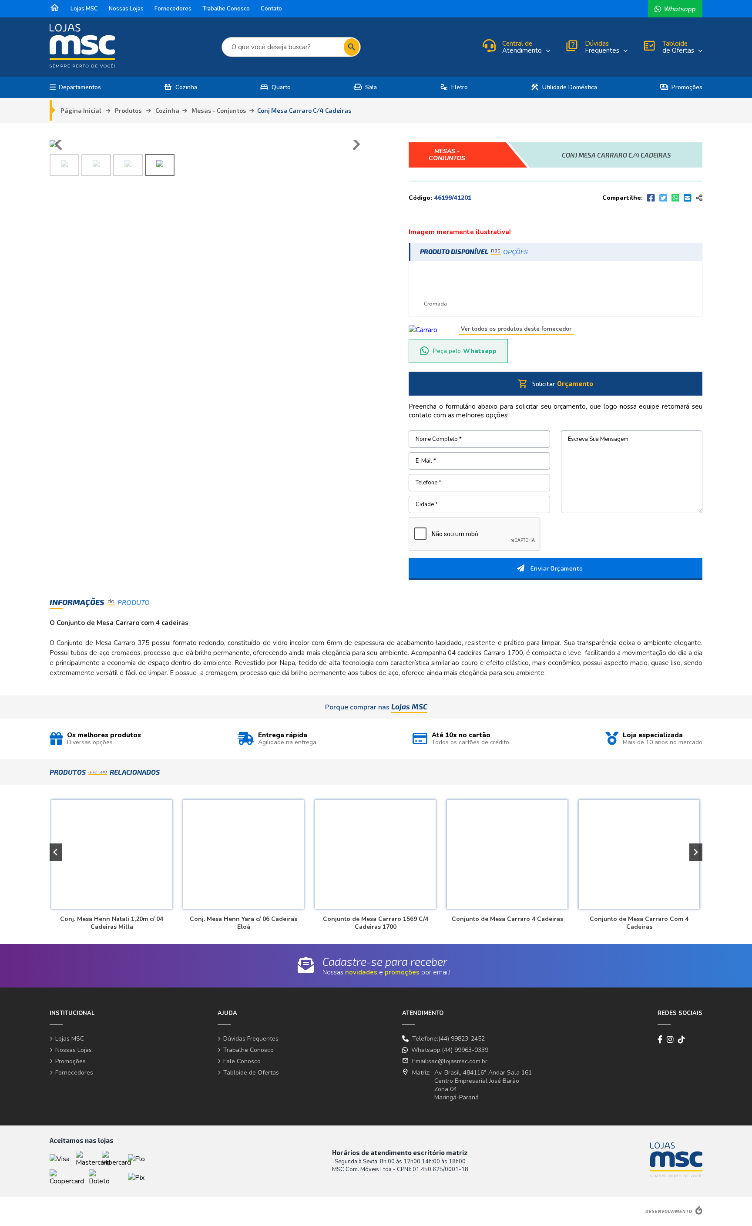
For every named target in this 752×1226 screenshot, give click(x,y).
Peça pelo (465, 351)
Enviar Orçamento (556, 568)
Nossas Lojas (126, 9)
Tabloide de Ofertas (251, 1072)
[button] (55, 852)
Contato (271, 9)
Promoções (681, 87)
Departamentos (80, 87)
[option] (110, 861)
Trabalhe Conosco (226, 9)
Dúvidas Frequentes (251, 1039)
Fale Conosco (242, 1061)
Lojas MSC (84, 9)
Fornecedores (172, 9)
